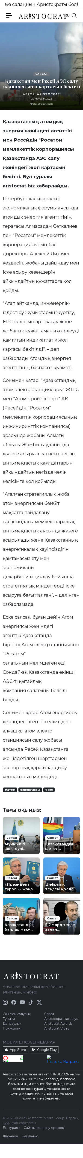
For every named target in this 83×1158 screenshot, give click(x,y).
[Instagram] (5, 1002)
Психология (12, 1028)
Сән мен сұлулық (17, 1014)
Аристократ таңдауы (61, 1019)
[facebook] (13, 1002)
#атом (10, 789)
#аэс (49, 789)
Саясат (41, 73)
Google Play (47, 1050)
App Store (18, 1050)
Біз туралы (11, 1128)
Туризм (9, 1019)
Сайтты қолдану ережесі (44, 1128)
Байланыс (30, 1136)
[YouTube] (22, 1002)
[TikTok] (30, 1002)
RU (67, 15)
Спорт (49, 1014)
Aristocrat (48, 94)
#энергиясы (30, 789)
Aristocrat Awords (58, 1024)
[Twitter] (39, 1002)
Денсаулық (12, 1024)
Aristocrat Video (57, 1028)
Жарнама (10, 1136)
